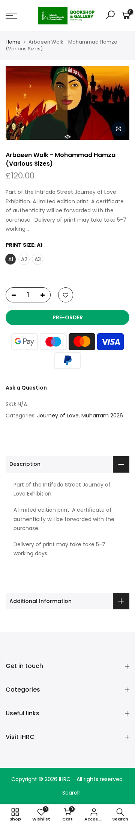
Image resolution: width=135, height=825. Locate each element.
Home (13, 42)
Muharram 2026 (102, 415)
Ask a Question (26, 387)
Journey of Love (58, 415)
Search (71, 792)
